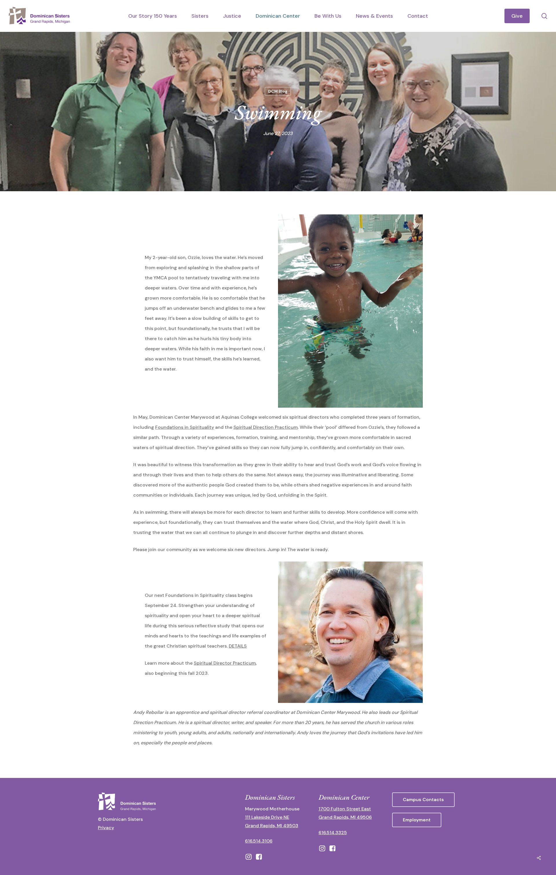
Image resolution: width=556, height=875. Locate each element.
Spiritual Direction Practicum (265, 427)
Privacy (106, 828)
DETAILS (238, 646)
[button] (423, 799)
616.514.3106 (258, 841)
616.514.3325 (333, 833)
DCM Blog (278, 91)
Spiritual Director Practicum (225, 663)
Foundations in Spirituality (184, 427)
